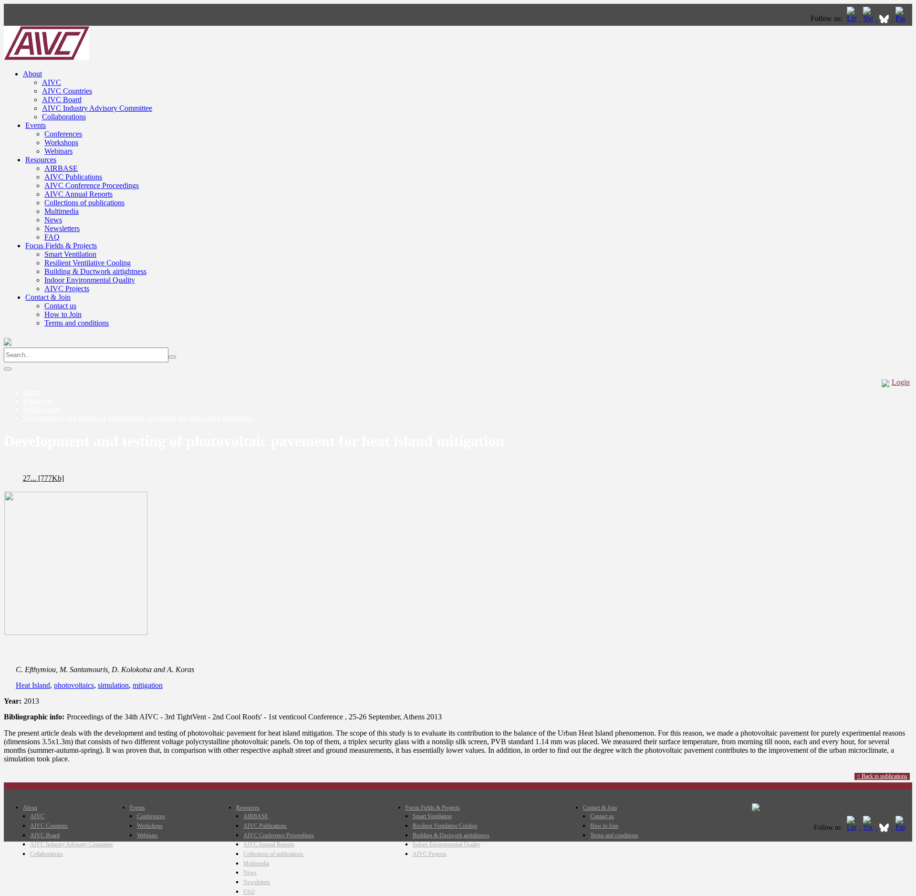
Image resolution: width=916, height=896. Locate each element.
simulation (113, 685)
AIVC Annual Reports (78, 194)
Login (901, 382)
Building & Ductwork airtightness (95, 271)
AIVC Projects (66, 289)
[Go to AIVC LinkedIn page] (852, 18)
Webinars (58, 151)
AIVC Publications (73, 177)
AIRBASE (61, 168)
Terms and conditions (76, 323)
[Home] (46, 57)
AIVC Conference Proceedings (91, 185)
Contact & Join (48, 297)
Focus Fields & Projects (61, 246)
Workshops (61, 142)
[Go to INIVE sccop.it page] (902, 18)
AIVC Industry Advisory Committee (97, 108)
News (53, 220)
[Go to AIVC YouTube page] (869, 18)
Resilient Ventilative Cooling (87, 263)
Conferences (63, 134)
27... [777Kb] (43, 478)
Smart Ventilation (70, 254)
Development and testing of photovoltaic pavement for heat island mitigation (137, 418)
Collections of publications (84, 203)
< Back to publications (882, 776)
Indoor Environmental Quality (89, 280)
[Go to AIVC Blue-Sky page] (885, 18)
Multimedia (61, 211)
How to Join (63, 314)
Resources (40, 160)
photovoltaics (74, 685)
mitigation (148, 685)
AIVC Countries (67, 91)
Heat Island (33, 685)
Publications (41, 409)
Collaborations (64, 117)
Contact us (60, 306)
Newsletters (62, 228)
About (32, 74)
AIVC (51, 82)
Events (35, 125)
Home (32, 392)
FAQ (52, 237)
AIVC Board (62, 99)
